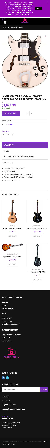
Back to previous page (13, 27)
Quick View (8, 220)
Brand (6, 151)
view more (5, 416)
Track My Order (7, 341)
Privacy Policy (6, 444)
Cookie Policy (42, 441)
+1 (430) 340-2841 (9, 405)
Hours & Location (7, 308)
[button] (45, 36)
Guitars (10, 124)
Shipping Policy (7, 318)
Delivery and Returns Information (18, 156)
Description (8, 145)
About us (5, 302)
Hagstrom (5, 131)
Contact (4, 305)
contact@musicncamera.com (13, 409)
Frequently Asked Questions (11, 335)
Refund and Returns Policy (10, 324)
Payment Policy (7, 321)
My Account (6, 338)
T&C (13, 444)
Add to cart (10, 113)
